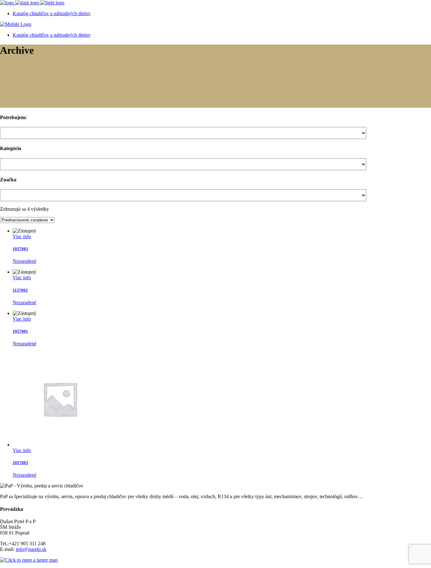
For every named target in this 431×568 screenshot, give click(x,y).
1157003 (20, 290)
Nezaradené (24, 261)
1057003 (20, 248)
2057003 (20, 462)
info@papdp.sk (31, 549)
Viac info (22, 236)
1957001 (20, 331)
